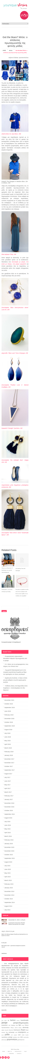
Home (4, 50)
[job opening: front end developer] (22, 560)
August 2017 (8, 774)
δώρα (23, 1030)
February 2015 (8, 884)
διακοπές (11, 1030)
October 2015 (8, 854)
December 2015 (9, 847)
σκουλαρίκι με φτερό (18, 262)
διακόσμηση (17, 1030)
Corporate (11, 1053)
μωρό (3, 1034)
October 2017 (8, 766)
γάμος (3, 1030)
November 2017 (9, 762)
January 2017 (8, 799)
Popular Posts (18, 1051)
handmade (24, 1020)
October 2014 (8, 899)
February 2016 (8, 840)
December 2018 (9, 718)
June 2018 (7, 737)
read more (4, 953)
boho (2, 1020)
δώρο (27, 1030)
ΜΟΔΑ (10, 50)
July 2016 (7, 821)
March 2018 (8, 748)
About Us (10, 1051)
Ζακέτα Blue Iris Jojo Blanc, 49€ (11, 134)
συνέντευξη (25, 1037)
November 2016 (9, 807)
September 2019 (9, 707)
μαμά (27, 1032)
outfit (9, 1025)
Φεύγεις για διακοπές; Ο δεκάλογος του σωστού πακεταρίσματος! (7, 570)
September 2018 (9, 726)
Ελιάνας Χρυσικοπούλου (20, 57)
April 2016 (7, 832)
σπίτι (18, 1037)
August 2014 (8, 906)
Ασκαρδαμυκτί (17, 642)
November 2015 (9, 851)
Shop (25, 1051)
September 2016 (9, 814)
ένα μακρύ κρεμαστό (20, 264)
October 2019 (8, 704)
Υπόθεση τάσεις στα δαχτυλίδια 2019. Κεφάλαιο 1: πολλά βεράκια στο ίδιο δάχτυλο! (15, 688)
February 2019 (8, 715)
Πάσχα (12, 1027)
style (17, 1025)
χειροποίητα (12, 1039)
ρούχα (10, 1037)
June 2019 (7, 711)
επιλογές (3, 1032)
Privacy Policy (16, 1049)
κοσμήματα (22, 1032)
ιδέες (7, 1032)
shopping (13, 1025)
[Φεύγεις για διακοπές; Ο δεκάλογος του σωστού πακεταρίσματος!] (8, 560)
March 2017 (8, 792)
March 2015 (8, 880)
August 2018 (8, 729)
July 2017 (7, 777)
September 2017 (9, 770)
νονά (12, 1034)
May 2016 (7, 829)
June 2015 (7, 869)
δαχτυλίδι (6, 1030)
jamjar (5, 1022)
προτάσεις (5, 1037)
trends (23, 1025)
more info (4, 1010)
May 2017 (7, 785)
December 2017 (9, 759)
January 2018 (8, 755)
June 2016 (7, 825)
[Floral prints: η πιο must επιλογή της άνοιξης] (8, 581)
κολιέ (16, 1032)
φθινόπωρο (4, 1039)
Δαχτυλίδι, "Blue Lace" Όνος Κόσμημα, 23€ (15, 353)
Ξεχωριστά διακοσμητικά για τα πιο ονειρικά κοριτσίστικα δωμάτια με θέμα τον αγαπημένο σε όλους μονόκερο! (14, 672)
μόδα (7, 1034)
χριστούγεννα (20, 1039)
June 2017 (7, 781)
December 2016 (9, 803)
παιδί (19, 1034)
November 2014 (9, 895)
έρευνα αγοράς (18, 1027)
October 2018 (8, 722)
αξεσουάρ (25, 1027)
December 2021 (9, 700)
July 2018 (7, 733)
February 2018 (8, 751)
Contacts (19, 1053)
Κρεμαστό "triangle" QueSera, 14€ (12, 428)
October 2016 (8, 810)
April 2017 (7, 788)
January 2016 (8, 843)
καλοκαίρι (11, 1032)
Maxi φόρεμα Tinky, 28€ (9, 254)
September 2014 (9, 902)
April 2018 (7, 744)
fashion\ (18, 1020)
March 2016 (8, 836)
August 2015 (8, 862)
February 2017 (8, 796)
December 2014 (9, 891)
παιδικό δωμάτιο (25, 1034)
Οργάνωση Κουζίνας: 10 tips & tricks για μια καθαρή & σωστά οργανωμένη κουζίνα (15, 680)
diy (8, 1020)
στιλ (21, 1037)
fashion (13, 1020)
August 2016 (8, 818)
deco (5, 1020)
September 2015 (9, 858)
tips (20, 1025)
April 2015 (7, 876)
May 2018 (7, 740)
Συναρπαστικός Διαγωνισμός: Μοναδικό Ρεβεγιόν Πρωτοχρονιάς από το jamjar (15, 658)
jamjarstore (5, 1025)
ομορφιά (15, 1034)
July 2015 (7, 865)
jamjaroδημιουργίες (20, 1023)
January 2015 (8, 888)
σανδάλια (15, 1037)
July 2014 (7, 910)
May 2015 (7, 873)
